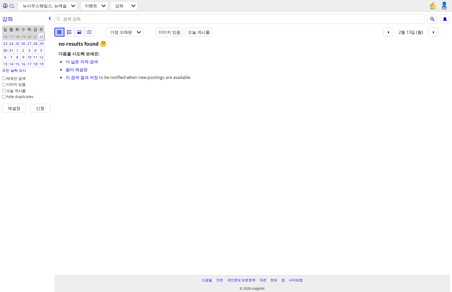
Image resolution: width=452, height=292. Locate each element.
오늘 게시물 (16, 90)
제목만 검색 (16, 78)
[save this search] (445, 19)
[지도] (89, 32)
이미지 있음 (16, 84)
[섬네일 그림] (69, 32)
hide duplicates (19, 96)
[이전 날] (388, 32)
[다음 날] (433, 32)
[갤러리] (79, 32)
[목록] (59, 32)
